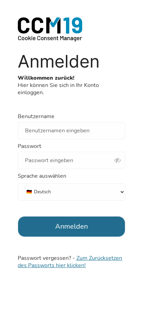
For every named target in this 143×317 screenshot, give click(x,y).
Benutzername (36, 116)
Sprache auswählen (42, 176)
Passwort (29, 146)
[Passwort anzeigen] (117, 161)
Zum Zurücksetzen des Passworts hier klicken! (70, 261)
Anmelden (71, 226)
